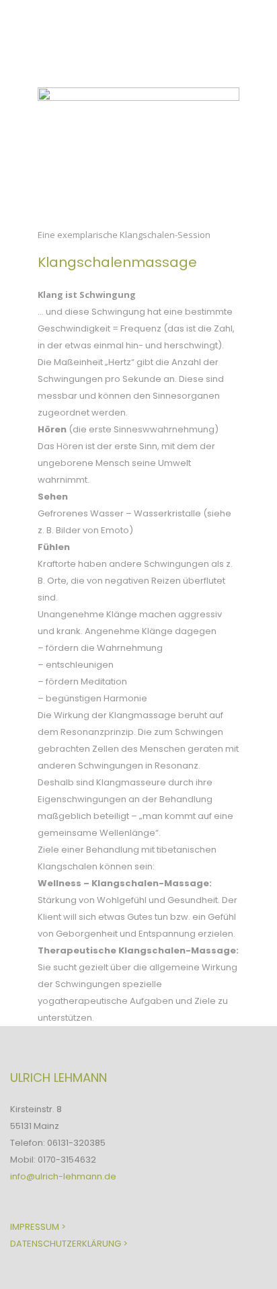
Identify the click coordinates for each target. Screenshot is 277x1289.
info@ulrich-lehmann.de (63, 1176)
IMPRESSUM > (38, 1226)
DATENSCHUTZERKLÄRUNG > (69, 1243)
